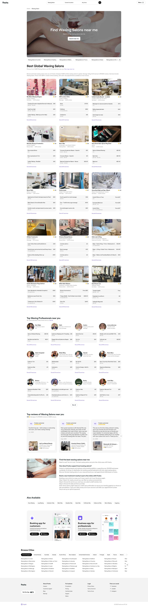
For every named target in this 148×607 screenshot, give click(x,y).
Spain (108, 554)
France (115, 554)
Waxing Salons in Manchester (28, 561)
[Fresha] (5, 2)
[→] (121, 436)
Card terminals (68, 591)
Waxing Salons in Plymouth (110, 561)
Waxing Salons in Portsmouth (69, 563)
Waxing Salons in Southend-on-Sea (90, 566)
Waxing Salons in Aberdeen (110, 563)
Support (67, 593)
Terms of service (92, 588)
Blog (44, 591)
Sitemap (45, 593)
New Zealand (72, 554)
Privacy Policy (91, 586)
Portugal (102, 554)
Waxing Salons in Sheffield (68, 568)
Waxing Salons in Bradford (47, 568)
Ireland (95, 554)
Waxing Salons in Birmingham (28, 571)
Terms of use (91, 591)
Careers (45, 586)
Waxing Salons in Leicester (68, 561)
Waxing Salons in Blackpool (110, 568)
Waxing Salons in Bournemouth (89, 563)
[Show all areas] (119, 59)
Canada (54, 554)
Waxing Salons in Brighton (110, 566)
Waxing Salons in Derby (88, 568)
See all (74, 405)
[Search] (100, 2)
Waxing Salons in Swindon (88, 571)
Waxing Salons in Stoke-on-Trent (49, 561)
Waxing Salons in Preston (110, 558)
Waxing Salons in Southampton (69, 558)
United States (37, 554)
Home (28, 8)
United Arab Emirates (84, 554)
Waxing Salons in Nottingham (28, 566)
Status (66, 596)
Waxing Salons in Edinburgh (27, 568)
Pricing (67, 588)
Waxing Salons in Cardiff (47, 563)
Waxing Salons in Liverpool (68, 571)
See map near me (69, 69)
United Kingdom (26, 554)
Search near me (74, 38)
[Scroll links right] (127, 565)
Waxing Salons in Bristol (47, 558)
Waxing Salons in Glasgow (27, 563)
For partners (68, 586)
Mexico (122, 554)
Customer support (47, 588)
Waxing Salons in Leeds (46, 566)
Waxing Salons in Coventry (88, 561)
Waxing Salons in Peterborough (69, 566)
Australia (46, 554)
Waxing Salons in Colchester (111, 571)
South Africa (62, 554)
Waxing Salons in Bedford (88, 558)
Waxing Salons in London (27, 558)
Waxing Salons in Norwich (47, 571)
